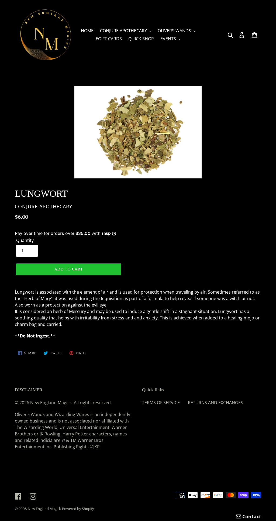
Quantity (25, 240)
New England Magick (44, 508)
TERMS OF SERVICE (161, 403)
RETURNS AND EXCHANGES (215, 403)
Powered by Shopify (78, 508)
